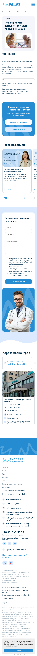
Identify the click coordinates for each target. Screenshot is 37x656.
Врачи (4, 474)
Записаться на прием (18, 122)
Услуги (5, 467)
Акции (4, 480)
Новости (13, 12)
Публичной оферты (20, 269)
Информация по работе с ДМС (13, 494)
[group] (17, 171)
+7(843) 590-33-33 (13, 532)
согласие (27, 272)
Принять (18, 650)
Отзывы (5, 477)
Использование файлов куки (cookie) (16, 595)
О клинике (6, 487)
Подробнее (17, 646)
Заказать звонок (18, 129)
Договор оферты (8, 598)
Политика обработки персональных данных (15, 591)
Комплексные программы (12, 484)
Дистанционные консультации (13, 490)
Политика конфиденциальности (14, 587)
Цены (4, 470)
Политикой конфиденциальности (20, 263)
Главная (5, 12)
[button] (25, 198)
